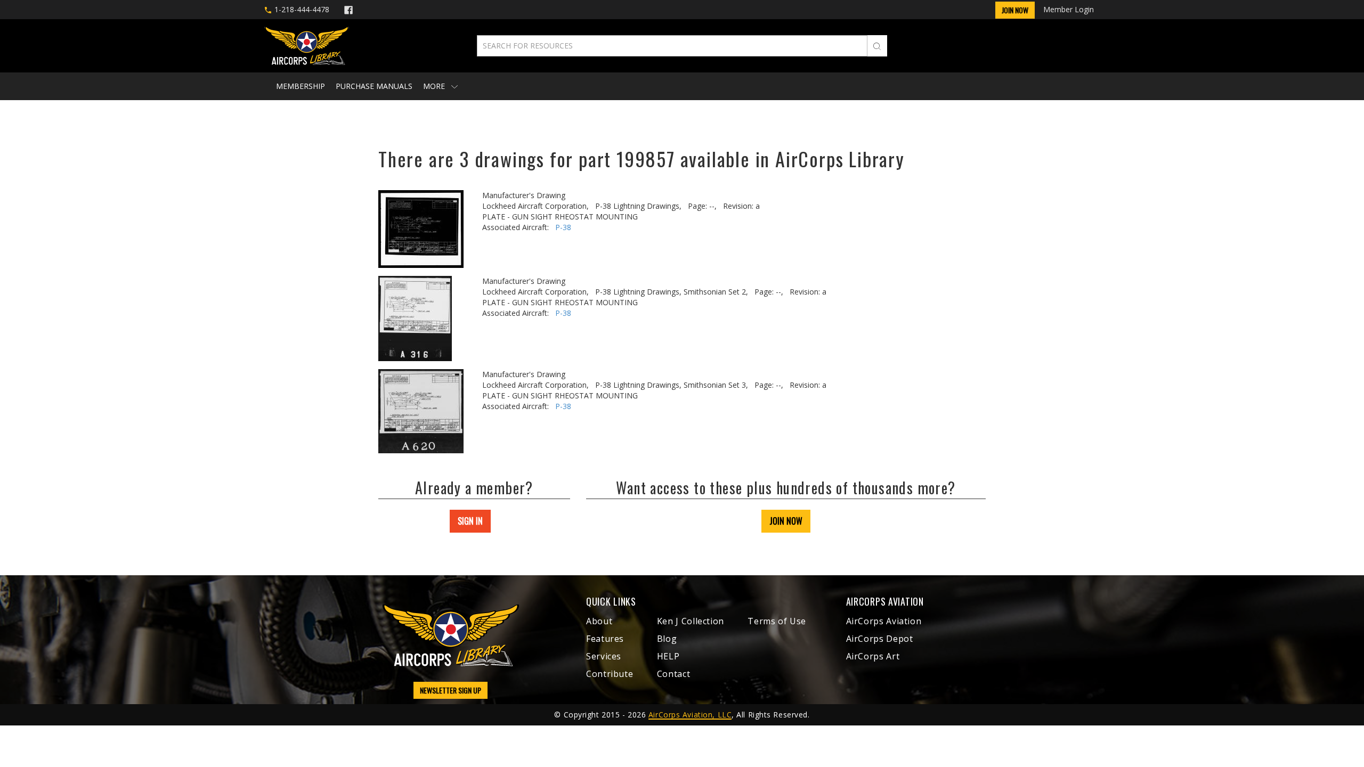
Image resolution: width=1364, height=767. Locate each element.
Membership (300, 86)
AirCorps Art (873, 656)
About (599, 621)
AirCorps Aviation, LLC (690, 714)
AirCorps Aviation (884, 621)
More (435, 86)
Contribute (609, 674)
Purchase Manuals (374, 86)
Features (605, 638)
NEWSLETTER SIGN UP (450, 690)
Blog (667, 638)
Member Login (1068, 9)
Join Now (1015, 9)
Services (603, 656)
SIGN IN (470, 521)
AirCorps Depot (879, 638)
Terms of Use (777, 621)
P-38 (563, 227)
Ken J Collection (690, 621)
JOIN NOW (785, 521)
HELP (668, 656)
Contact (673, 674)
